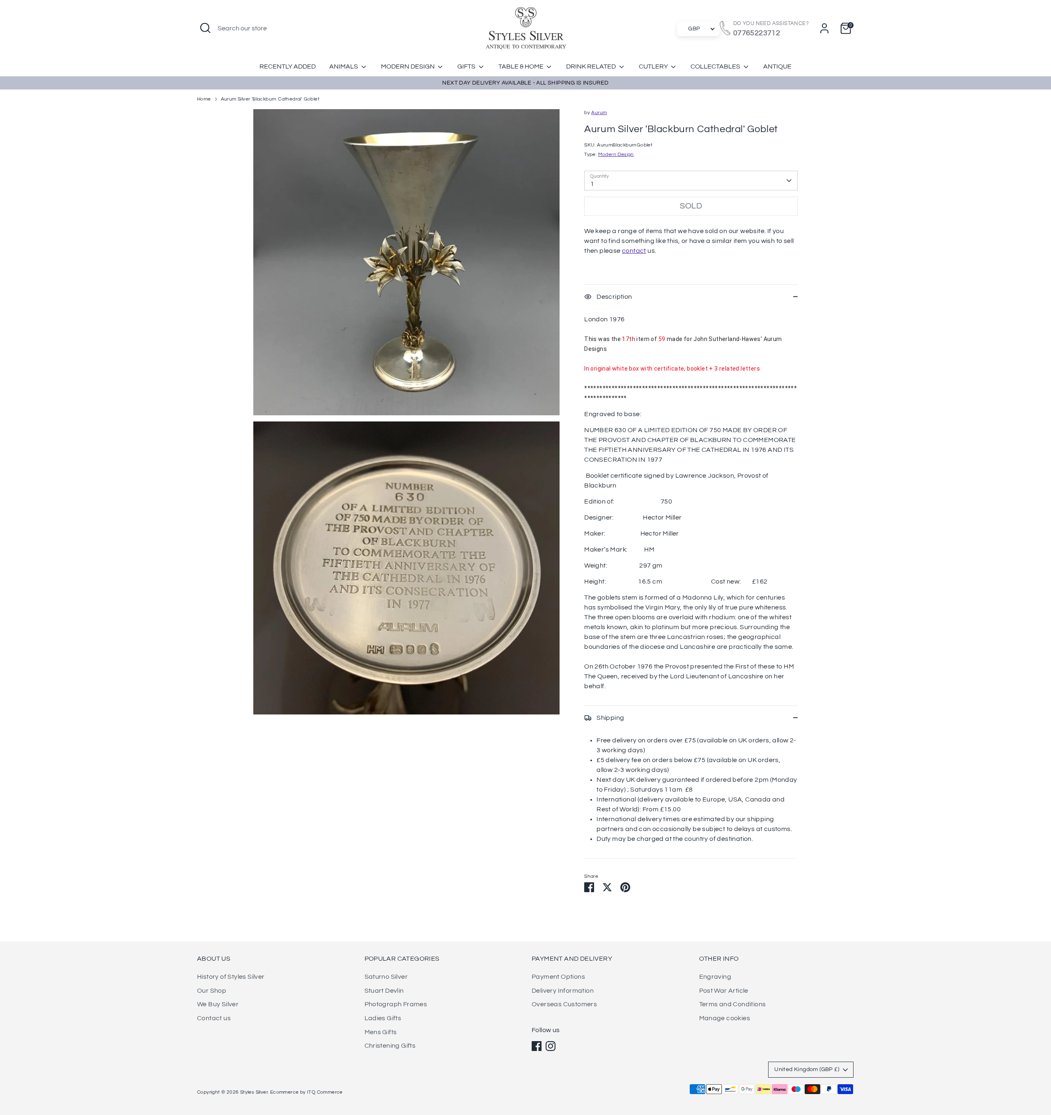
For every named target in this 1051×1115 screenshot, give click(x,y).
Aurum (599, 112)
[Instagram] (550, 1046)
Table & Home (521, 66)
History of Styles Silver (231, 976)
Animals (344, 66)
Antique (777, 66)
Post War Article (723, 990)
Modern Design (408, 66)
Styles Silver (254, 1092)
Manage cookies (724, 1018)
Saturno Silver (386, 976)
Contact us (214, 1018)
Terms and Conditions (732, 1004)
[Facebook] (537, 1046)
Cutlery (654, 66)
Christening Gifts (390, 1045)
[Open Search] (205, 28)
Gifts (467, 66)
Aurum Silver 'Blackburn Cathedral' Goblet (270, 99)
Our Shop (211, 990)
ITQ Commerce (325, 1092)
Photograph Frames (396, 1004)
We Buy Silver (218, 1004)
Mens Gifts (381, 1032)
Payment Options (558, 976)
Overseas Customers (564, 1004)
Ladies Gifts (383, 1018)
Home (204, 99)
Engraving (715, 976)
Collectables (716, 66)
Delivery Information (563, 990)
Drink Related (591, 66)
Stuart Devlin (384, 990)
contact (634, 250)
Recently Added (287, 66)
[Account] (824, 28)
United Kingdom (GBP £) (806, 1069)
